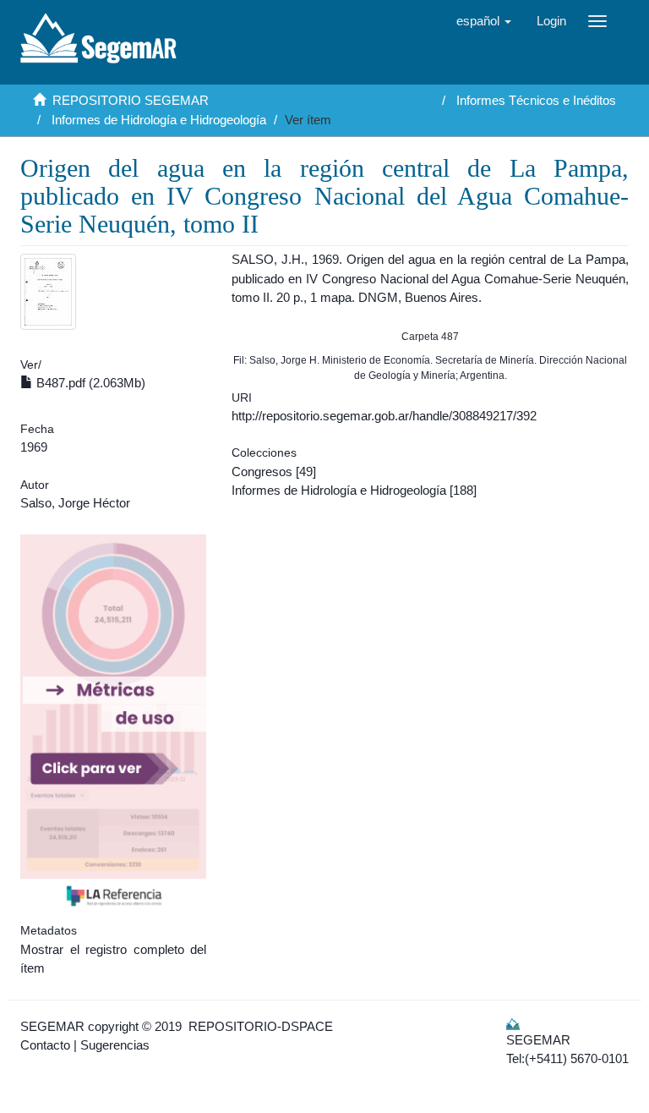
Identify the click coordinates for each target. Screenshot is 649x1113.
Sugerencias (115, 1045)
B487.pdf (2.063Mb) (89, 383)
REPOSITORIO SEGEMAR (130, 100)
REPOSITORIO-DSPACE (260, 1026)
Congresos (262, 471)
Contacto (45, 1045)
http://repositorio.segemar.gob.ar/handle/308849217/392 (384, 415)
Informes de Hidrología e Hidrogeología (159, 119)
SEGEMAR (52, 1026)
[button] (484, 21)
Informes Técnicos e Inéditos (536, 100)
